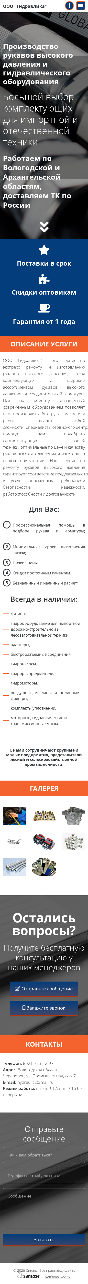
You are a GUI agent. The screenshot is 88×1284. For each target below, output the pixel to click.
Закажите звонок (45, 1007)
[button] (14, 816)
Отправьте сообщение (46, 988)
